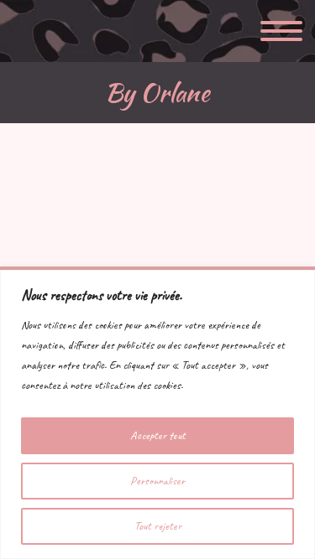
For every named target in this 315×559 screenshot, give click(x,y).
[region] (157, 414)
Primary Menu (281, 31)
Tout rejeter (157, 526)
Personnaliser (157, 481)
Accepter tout (158, 435)
